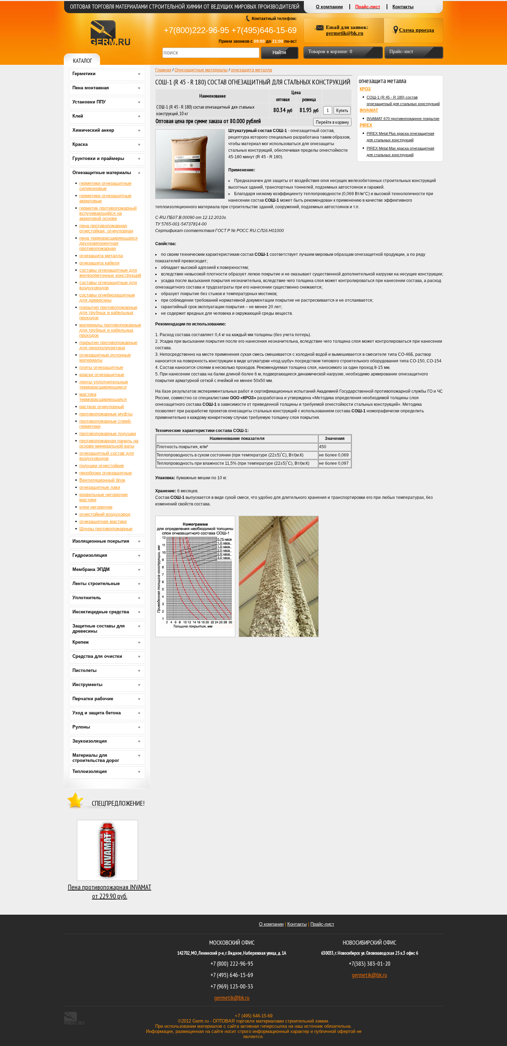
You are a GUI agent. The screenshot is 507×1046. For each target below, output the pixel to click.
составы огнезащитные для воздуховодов (108, 285)
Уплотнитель (86, 597)
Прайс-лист (322, 924)
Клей (77, 116)
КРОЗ (365, 89)
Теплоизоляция (89, 771)
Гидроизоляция (89, 555)
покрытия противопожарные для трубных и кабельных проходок (108, 312)
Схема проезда (416, 30)
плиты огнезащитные (101, 367)
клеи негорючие (95, 507)
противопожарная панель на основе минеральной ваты (108, 443)
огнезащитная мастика (103, 521)
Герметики (84, 73)
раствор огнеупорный (101, 406)
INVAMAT (369, 110)
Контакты (297, 924)
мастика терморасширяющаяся (103, 397)
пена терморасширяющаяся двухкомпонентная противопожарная (108, 243)
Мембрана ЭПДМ (91, 569)
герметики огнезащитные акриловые (105, 198)
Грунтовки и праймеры (98, 158)
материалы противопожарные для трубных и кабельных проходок (110, 330)
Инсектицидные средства (100, 611)
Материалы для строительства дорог (95, 758)
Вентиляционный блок (102, 480)
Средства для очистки (97, 656)
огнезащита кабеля (99, 262)
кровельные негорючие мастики (103, 497)
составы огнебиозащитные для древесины (107, 297)
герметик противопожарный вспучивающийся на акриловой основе (108, 213)
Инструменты (87, 684)
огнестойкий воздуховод (104, 514)
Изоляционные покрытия (100, 541)
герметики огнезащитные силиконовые (105, 186)
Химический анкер (93, 130)
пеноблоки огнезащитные (105, 472)
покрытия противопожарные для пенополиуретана (108, 345)
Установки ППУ (89, 101)
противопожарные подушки (107, 433)
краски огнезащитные (101, 374)
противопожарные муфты (105, 413)
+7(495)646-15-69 (264, 30)
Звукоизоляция (89, 741)
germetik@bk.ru (231, 998)
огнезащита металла (251, 70)
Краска (80, 144)
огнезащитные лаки (99, 487)
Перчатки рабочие (92, 698)
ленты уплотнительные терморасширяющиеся (103, 384)
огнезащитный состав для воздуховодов (106, 456)
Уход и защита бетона (96, 712)
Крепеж (80, 642)
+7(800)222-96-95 (196, 30)
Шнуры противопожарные (105, 528)
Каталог (82, 60)
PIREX (366, 125)
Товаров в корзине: (330, 51)
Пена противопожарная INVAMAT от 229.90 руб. (109, 892)
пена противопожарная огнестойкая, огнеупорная (106, 228)
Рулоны (81, 727)
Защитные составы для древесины (98, 628)
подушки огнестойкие (101, 465)
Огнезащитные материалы (201, 70)
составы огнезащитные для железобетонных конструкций (110, 273)
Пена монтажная (90, 87)
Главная (163, 70)
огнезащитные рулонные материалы (105, 357)
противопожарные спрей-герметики (105, 424)
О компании (271, 924)
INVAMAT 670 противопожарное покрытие (403, 119)
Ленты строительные (96, 583)
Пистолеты (84, 670)
